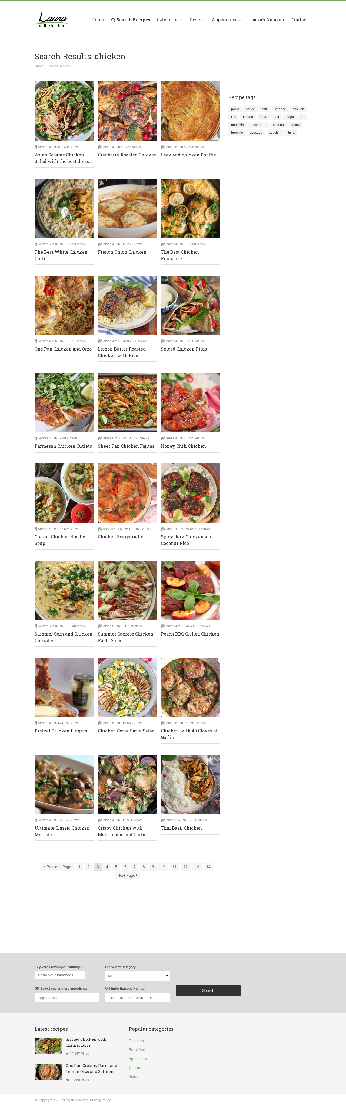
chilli (265, 109)
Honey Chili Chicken (183, 446)
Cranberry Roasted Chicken (127, 155)
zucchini (275, 133)
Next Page (126, 875)
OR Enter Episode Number (125, 988)
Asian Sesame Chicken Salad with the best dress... (63, 158)
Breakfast (137, 1050)
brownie (237, 133)
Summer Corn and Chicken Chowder (63, 637)
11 (174, 867)
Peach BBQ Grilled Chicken (190, 634)
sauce (250, 109)
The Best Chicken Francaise (180, 255)
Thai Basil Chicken (181, 828)
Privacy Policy (100, 1100)
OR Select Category (120, 967)
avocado (256, 133)
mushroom (258, 125)
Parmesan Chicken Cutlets (63, 446)
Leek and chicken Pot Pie (188, 155)
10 (163, 867)
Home (97, 19)
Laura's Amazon (267, 19)
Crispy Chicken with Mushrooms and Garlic (122, 831)
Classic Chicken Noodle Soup (60, 540)
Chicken (135, 1067)
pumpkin (237, 125)
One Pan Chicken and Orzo (63, 349)
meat (263, 117)
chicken (298, 109)
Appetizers (138, 1058)
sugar (290, 117)
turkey (295, 125)
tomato (248, 117)
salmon (278, 125)
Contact (299, 19)
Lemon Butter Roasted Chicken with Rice (122, 352)
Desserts (136, 1041)
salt (276, 117)
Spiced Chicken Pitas (184, 349)
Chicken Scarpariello (120, 536)
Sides (133, 1076)
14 (208, 867)
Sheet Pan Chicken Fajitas (126, 446)
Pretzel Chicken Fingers (61, 731)
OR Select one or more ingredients (61, 988)
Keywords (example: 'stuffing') (58, 967)
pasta (235, 109)
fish (233, 117)
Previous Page (58, 867)
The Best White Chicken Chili (61, 255)
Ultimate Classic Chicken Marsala (62, 831)
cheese (280, 109)
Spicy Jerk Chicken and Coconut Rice (187, 540)
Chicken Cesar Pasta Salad (126, 731)
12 (186, 867)
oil (302, 117)
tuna (291, 133)
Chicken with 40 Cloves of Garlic (189, 734)
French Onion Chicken (122, 252)
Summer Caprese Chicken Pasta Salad (125, 637)
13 (197, 867)
